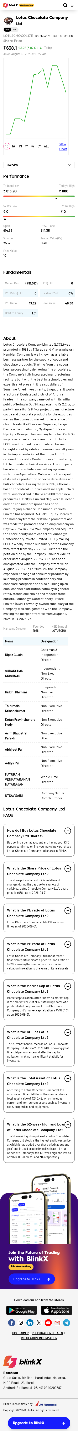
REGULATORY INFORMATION (39, 1338)
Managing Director (14, 628)
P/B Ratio (11, 303)
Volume (8, 238)
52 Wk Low (10, 206)
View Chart (63, 146)
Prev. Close (48, 226)
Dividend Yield (50, 293)
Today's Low (11, 185)
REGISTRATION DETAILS (47, 1333)
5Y (39, 146)
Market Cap (12, 283)
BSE (14, 29)
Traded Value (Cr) (51, 238)
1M (20, 146)
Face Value (10, 250)
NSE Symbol (59, 626)
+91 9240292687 (50, 1387)
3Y (32, 146)
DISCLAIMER (20, 1333)
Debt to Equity (14, 313)
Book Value (49, 303)
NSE (7, 29)
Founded (38, 626)
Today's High (67, 185)
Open (6, 226)
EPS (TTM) (48, 283)
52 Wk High (68, 206)
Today (48, 47)
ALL (46, 146)
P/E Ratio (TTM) (14, 293)
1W (13, 146)
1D (6, 146)
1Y (26, 146)
